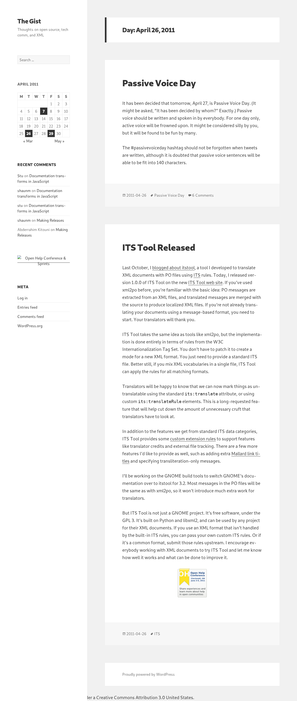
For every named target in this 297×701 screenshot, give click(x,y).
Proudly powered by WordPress (148, 674)
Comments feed (30, 316)
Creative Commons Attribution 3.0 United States (144, 697)
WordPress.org (29, 325)
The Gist (29, 21)
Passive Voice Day (159, 82)
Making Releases (50, 220)
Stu (20, 175)
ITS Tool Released (158, 247)
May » (59, 141)
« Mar (28, 141)
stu (20, 205)
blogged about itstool (173, 267)
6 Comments (203, 195)
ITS (197, 275)
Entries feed (27, 307)
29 (51, 133)
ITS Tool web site (205, 282)
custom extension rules (193, 438)
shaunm (24, 190)
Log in (22, 298)
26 (28, 133)
